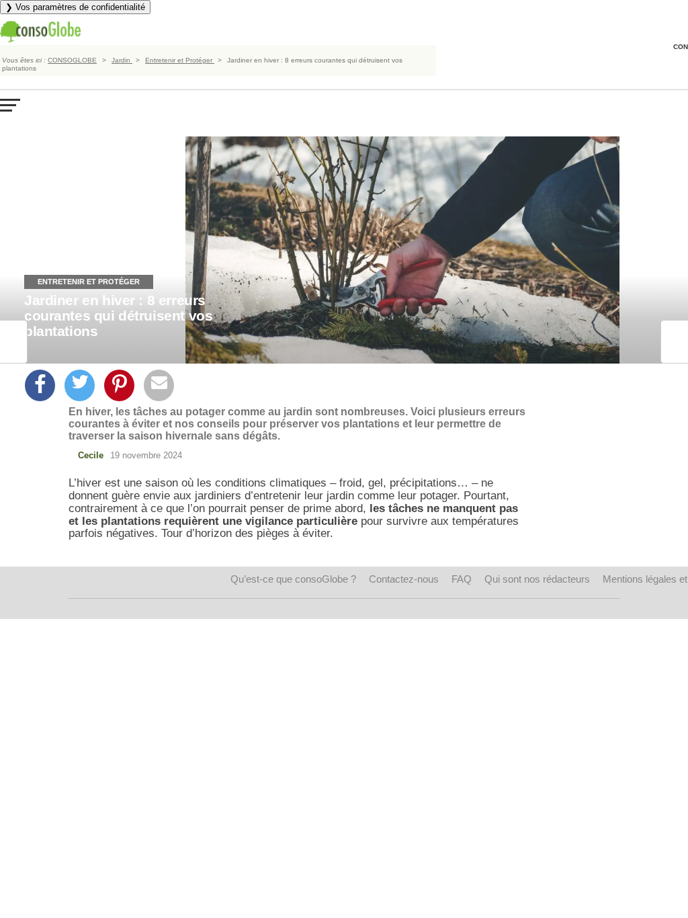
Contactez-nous (404, 579)
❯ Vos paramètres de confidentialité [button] (75, 7)
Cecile (90, 455)
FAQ (462, 579)
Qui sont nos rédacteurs (537, 579)
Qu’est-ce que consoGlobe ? (293, 579)
